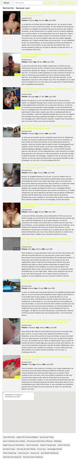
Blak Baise (58, 441)
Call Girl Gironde (64, 445)
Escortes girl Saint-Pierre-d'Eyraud (39, 441)
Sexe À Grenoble (32, 445)
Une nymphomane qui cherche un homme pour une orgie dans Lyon (47, 90)
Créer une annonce (67, 3)
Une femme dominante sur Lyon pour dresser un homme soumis (46, 55)
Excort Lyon (41, 449)
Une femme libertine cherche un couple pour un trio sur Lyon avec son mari (48, 166)
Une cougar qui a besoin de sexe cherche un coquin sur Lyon (48, 281)
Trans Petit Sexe (9, 437)
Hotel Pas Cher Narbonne (12, 457)
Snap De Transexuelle (48, 445)
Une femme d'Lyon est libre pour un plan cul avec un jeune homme (48, 205)
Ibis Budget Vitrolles (55, 449)
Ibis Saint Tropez (9, 449)
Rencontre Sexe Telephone (33, 457)
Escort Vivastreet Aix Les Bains (14, 441)
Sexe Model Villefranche (49, 453)
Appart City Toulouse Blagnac (27, 437)
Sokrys (5, 3)
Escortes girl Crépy (47, 437)
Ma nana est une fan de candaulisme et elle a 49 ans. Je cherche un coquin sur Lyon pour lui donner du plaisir (47, 241)
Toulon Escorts (23, 453)
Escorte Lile (35, 453)
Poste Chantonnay (9, 453)
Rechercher (49, 3)
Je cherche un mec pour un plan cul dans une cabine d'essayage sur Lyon (48, 14)
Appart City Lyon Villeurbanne (13, 445)
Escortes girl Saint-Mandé (26, 449)
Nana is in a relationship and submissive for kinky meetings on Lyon (47, 358)
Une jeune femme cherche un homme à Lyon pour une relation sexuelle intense (47, 127)
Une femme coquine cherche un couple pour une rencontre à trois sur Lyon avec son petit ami (46, 321)
